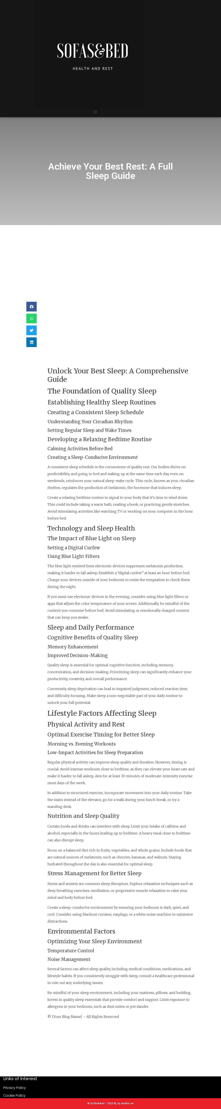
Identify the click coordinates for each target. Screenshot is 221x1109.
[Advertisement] (110, 257)
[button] (95, 111)
